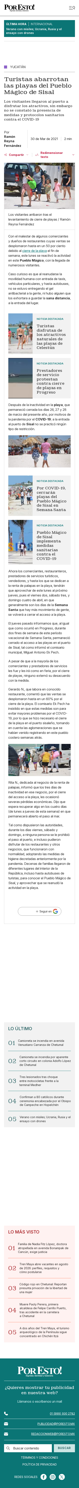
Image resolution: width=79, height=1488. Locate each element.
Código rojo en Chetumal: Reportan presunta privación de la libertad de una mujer (43, 1288)
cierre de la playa (34, 251)
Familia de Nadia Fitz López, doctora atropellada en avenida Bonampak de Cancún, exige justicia (43, 1248)
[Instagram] (53, 1477)
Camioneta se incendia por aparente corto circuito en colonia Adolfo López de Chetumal (45, 1061)
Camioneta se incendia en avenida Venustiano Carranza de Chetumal (41, 1042)
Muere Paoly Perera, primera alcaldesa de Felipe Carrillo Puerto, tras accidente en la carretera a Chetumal (43, 1310)
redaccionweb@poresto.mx (53, 1434)
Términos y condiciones (39, 1457)
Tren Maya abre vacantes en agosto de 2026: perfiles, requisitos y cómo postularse (43, 1268)
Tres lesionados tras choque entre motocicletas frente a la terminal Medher (39, 1080)
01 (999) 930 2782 (62, 1413)
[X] (62, 1477)
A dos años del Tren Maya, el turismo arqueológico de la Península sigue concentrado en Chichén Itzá (44, 1332)
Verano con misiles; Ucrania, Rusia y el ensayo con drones (45, 1119)
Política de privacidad (39, 1464)
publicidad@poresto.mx (56, 1424)
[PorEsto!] (19, 7)
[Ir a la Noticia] (39, 333)
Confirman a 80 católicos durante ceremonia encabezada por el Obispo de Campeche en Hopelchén (45, 1101)
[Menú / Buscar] (72, 8)
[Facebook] (44, 1477)
